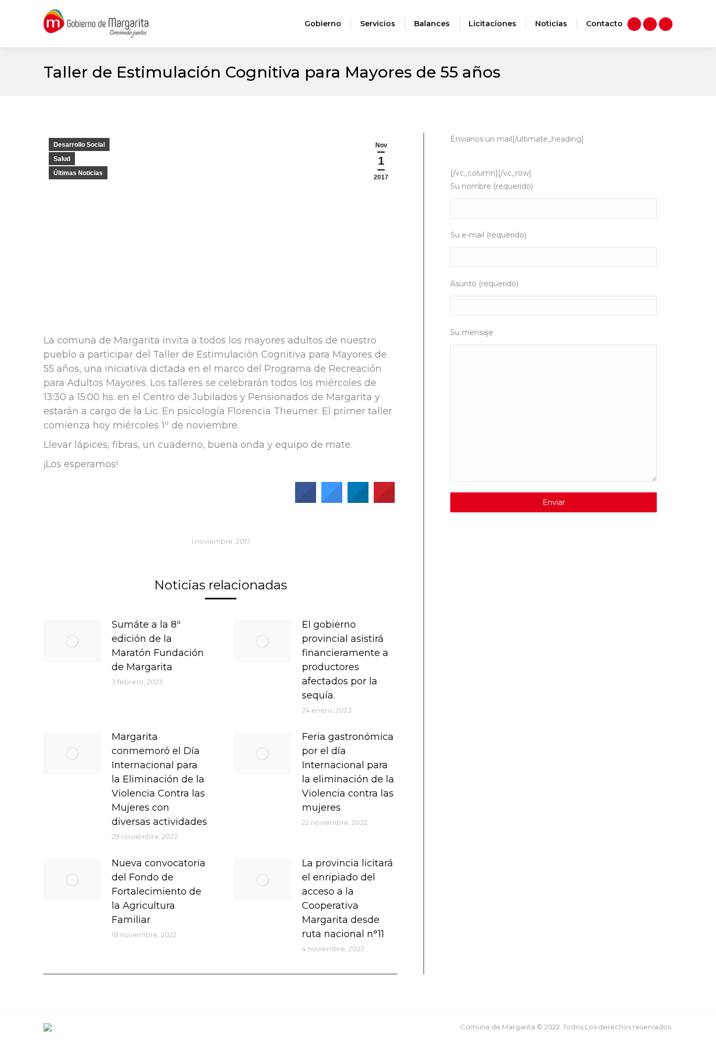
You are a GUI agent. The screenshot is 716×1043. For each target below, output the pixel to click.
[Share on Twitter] (331, 499)
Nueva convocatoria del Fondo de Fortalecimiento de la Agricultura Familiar (158, 891)
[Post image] (72, 641)
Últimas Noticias (78, 173)
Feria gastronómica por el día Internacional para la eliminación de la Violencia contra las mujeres (348, 772)
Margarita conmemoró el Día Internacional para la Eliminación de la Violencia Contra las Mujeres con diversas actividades (159, 779)
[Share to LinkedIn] (358, 499)
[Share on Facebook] (305, 499)
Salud (61, 159)
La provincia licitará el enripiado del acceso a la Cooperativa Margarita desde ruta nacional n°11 (347, 898)
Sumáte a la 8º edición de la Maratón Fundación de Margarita (158, 646)
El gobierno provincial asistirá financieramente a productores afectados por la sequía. (345, 660)
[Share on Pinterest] (384, 499)
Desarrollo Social (79, 144)
